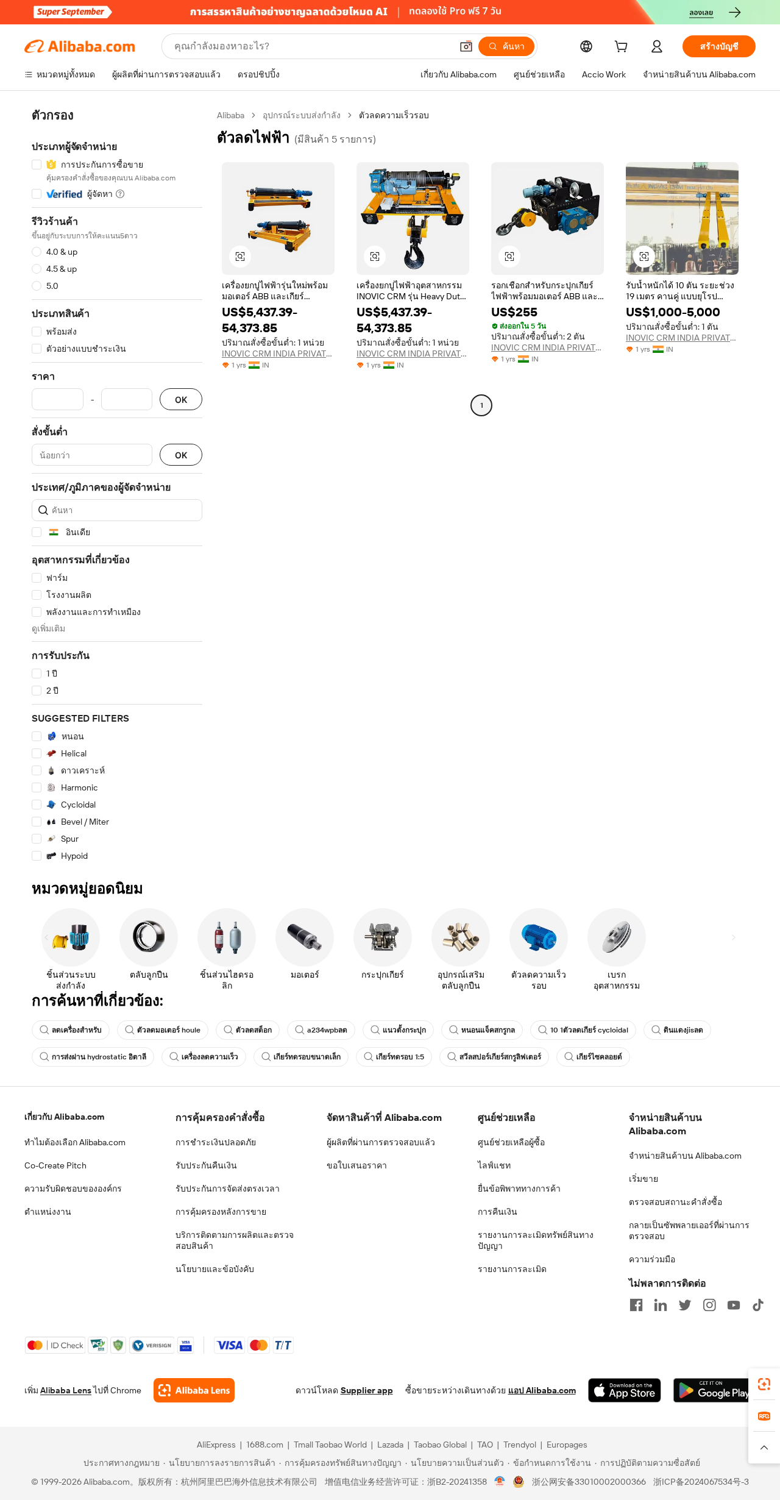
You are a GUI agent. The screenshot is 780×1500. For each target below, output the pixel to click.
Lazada (390, 1444)
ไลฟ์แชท (494, 1165)
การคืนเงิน (497, 1212)
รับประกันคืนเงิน (206, 1165)
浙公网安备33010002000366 (589, 1482)
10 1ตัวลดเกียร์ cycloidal (589, 1030)
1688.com (264, 1444)
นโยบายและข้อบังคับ (215, 1269)
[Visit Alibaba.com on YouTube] (733, 1305)
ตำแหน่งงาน (47, 1212)
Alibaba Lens (65, 1390)
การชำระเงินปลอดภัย (216, 1142)
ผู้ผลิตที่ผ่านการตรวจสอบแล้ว (381, 1142)
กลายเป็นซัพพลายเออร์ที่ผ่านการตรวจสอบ (689, 1230)
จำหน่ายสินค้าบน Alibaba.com (685, 1156)
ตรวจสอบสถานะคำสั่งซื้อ (675, 1202)
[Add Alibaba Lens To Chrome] (194, 1390)
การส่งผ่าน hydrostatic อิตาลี (99, 1057)
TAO (485, 1444)
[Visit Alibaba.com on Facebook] (636, 1305)
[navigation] (117, 485)
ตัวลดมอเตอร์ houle (168, 1030)
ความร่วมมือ (652, 1259)
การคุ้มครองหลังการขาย (221, 1212)
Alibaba (230, 115)
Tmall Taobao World (330, 1444)
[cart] (623, 48)
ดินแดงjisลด (683, 1030)
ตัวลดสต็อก (254, 1030)
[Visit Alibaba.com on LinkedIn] (660, 1305)
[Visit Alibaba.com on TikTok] (758, 1305)
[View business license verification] (500, 1482)
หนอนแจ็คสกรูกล (488, 1030)
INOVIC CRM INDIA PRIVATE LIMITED (278, 353)
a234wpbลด (327, 1030)
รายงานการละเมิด (512, 1269)
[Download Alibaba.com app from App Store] (624, 1390)
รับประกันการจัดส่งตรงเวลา (228, 1188)
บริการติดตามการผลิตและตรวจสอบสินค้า (235, 1240)
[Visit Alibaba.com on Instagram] (709, 1305)
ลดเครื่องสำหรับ (77, 1030)
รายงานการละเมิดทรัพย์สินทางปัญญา (536, 1240)
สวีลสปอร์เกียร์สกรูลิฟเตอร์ (500, 1057)
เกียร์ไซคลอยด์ (599, 1057)
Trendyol (519, 1444)
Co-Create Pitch (55, 1165)
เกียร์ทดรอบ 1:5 (400, 1057)
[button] (466, 46)
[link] (764, 1384)
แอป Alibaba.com (542, 1390)
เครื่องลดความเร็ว (210, 1057)
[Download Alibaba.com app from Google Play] (714, 1390)
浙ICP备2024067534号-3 (701, 1482)
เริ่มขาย (643, 1179)
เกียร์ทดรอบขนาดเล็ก (307, 1057)
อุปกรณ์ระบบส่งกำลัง (302, 115)
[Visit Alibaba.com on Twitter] (685, 1305)
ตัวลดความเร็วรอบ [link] (394, 115)
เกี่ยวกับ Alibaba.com (64, 1116)
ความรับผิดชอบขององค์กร (73, 1188)
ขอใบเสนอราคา (357, 1165)
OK (181, 399)
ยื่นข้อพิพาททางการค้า (519, 1188)
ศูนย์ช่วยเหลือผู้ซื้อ (511, 1142)
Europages (567, 1444)
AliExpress (216, 1444)
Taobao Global (440, 1444)
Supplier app (367, 1390)
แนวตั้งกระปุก (404, 1030)
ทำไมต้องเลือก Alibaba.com (75, 1142)
